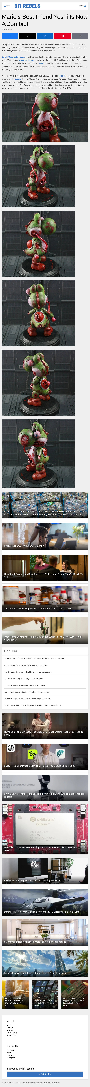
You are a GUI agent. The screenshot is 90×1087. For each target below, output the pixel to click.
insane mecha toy (26, 60)
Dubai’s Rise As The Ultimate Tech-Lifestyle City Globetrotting (36, 973)
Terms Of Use (12, 1035)
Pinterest (10, 1055)
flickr (41, 63)
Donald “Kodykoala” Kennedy (14, 57)
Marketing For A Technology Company (24, 546)
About (9, 1025)
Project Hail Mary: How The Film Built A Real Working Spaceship (44, 1003)
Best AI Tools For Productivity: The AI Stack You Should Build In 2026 (39, 765)
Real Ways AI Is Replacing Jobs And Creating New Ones (33, 880)
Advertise (10, 1030)
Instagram (11, 1058)
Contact (10, 1028)
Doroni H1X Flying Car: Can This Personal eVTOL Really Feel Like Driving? (42, 911)
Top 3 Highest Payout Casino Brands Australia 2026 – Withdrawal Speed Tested (14, 1002)
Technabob (63, 76)
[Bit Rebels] (26, 8)
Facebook (10, 1050)
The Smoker (16, 79)
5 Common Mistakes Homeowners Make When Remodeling (35, 941)
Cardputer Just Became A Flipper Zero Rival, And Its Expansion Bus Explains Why (73, 1002)
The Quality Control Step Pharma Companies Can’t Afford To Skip (38, 608)
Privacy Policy (12, 1033)
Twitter (9, 1053)
